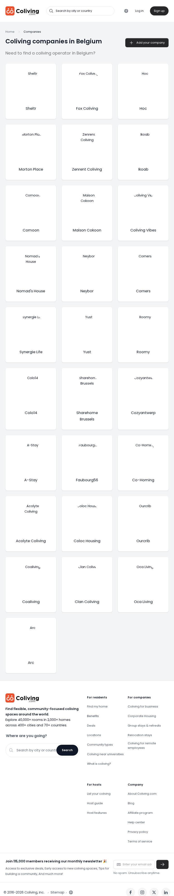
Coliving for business (143, 706)
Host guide (95, 803)
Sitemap (57, 892)
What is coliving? (99, 764)
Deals (91, 725)
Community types (100, 745)
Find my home (97, 706)
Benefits (93, 716)
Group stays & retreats (144, 725)
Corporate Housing (142, 716)
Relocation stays (140, 735)
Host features (97, 813)
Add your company (150, 43)
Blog (131, 803)
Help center (136, 822)
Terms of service (140, 841)
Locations (94, 735)
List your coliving (99, 794)
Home (9, 32)
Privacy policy (138, 832)
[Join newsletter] (162, 864)
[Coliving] (22, 10)
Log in (139, 11)
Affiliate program (140, 813)
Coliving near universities (105, 754)
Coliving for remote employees (142, 745)
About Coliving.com (142, 794)
